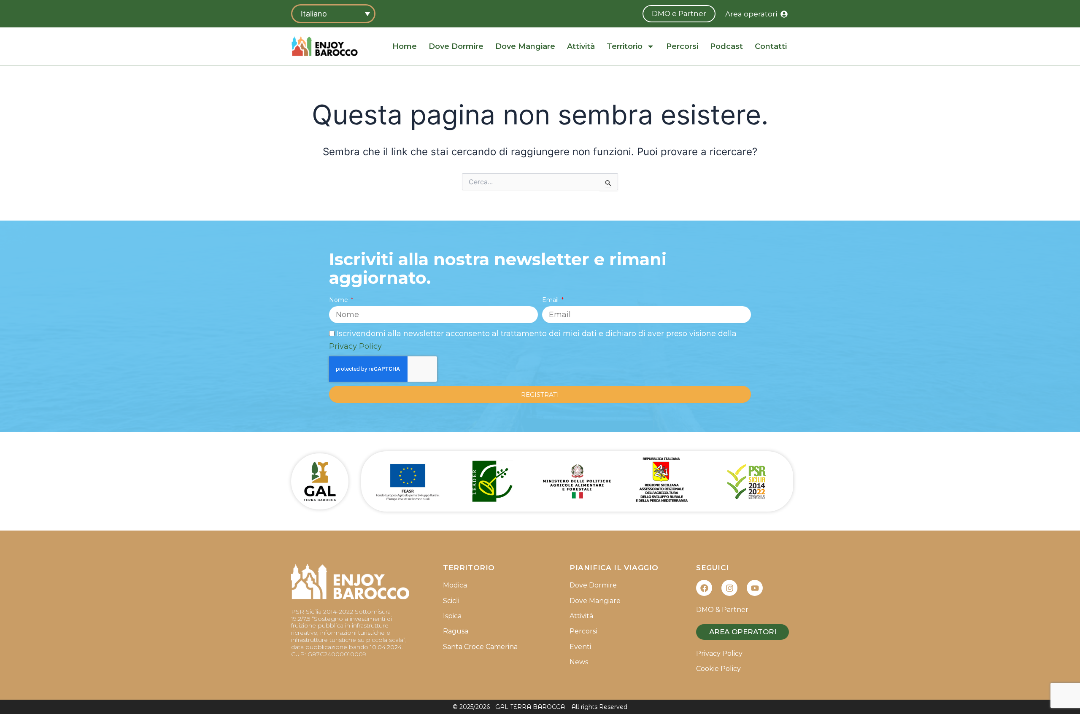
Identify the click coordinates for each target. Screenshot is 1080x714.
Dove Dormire (456, 46)
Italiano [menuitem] (314, 13)
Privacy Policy (355, 346)
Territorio (625, 46)
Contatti (771, 46)
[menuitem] (333, 13)
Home (404, 46)
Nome (339, 300)
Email (551, 300)
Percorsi (682, 46)
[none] (333, 13)
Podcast (726, 46)
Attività (581, 46)
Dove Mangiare (525, 46)
